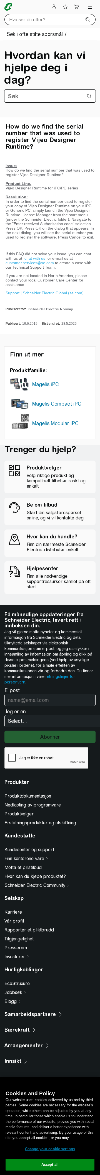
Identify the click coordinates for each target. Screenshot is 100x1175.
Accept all (50, 1164)
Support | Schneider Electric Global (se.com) (45, 293)
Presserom (15, 947)
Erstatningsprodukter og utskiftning (40, 822)
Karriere (13, 912)
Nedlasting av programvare (32, 805)
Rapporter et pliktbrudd (29, 930)
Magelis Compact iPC (56, 404)
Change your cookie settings (50, 1149)
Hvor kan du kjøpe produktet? (35, 876)
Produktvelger (19, 814)
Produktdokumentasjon (27, 796)
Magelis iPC (45, 384)
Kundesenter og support (29, 849)
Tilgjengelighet (19, 939)
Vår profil (14, 921)
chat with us (35, 258)
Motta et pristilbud (23, 867)
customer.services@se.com (30, 263)
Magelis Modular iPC (55, 423)
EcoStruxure (17, 983)
